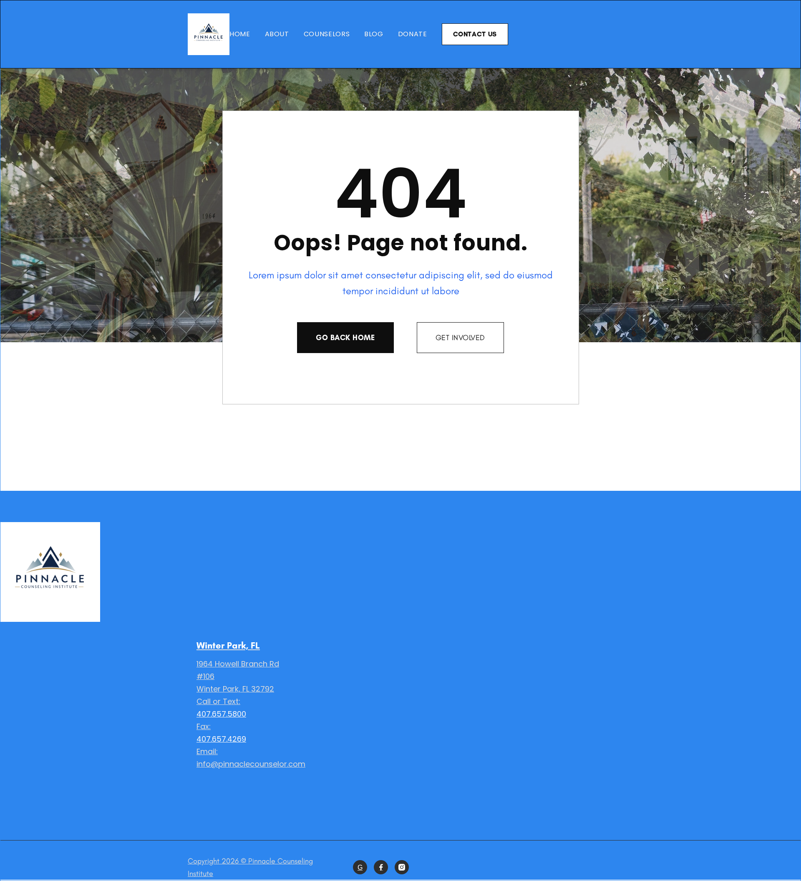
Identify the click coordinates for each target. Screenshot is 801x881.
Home (239, 34)
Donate (412, 34)
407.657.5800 (221, 714)
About (277, 34)
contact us (475, 34)
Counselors (327, 34)
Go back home (345, 337)
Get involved (460, 337)
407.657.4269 (221, 739)
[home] (208, 34)
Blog (373, 34)
